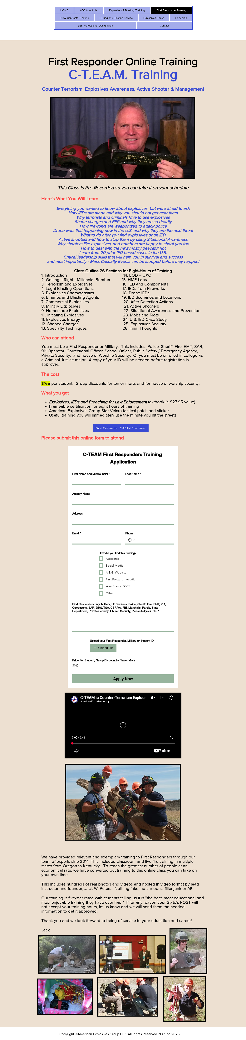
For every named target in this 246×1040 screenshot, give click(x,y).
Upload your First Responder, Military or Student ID (122, 640)
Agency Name (81, 493)
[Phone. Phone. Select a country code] (131, 540)
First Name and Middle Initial (91, 474)
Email (76, 533)
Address (77, 513)
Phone (129, 533)
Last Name (133, 474)
